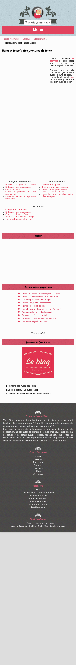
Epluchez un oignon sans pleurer (20, 184)
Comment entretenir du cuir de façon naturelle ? (28, 393)
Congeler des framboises (17, 209)
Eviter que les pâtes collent (54, 189)
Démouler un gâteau (51, 184)
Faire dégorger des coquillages (36, 299)
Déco (38, 470)
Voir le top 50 (38, 333)
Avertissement (38, 507)
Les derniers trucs (38, 495)
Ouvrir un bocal (12, 189)
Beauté (38, 459)
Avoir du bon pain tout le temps (19, 216)
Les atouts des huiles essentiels (21, 386)
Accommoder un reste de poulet (37, 312)
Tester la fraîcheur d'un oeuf (55, 187)
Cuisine (38, 465)
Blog (38, 489)
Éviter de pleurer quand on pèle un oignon (41, 293)
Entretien (38, 462)
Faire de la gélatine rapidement (36, 303)
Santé (38, 456)
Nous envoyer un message (40, 522)
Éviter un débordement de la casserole (40, 296)
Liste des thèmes (38, 498)
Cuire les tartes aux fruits (54, 192)
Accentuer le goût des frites (35, 321)
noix (72, 77)
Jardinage (38, 468)
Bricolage (38, 473)
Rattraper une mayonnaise (18, 187)
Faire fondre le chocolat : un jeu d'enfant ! (41, 309)
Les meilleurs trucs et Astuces (38, 492)
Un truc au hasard (38, 501)
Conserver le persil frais (16, 214)
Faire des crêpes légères (34, 306)
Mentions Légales (38, 504)
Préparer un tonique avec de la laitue (39, 318)
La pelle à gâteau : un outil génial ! (22, 390)
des (72, 58)
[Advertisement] (30, 86)
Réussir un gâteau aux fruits (35, 315)
